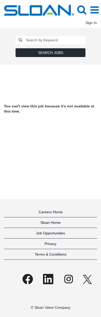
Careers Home (51, 212)
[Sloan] (37, 9)
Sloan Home (50, 222)
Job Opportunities (50, 233)
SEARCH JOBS (50, 53)
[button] (94, 10)
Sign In (91, 23)
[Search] (81, 10)
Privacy (50, 244)
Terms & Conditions (51, 254)
